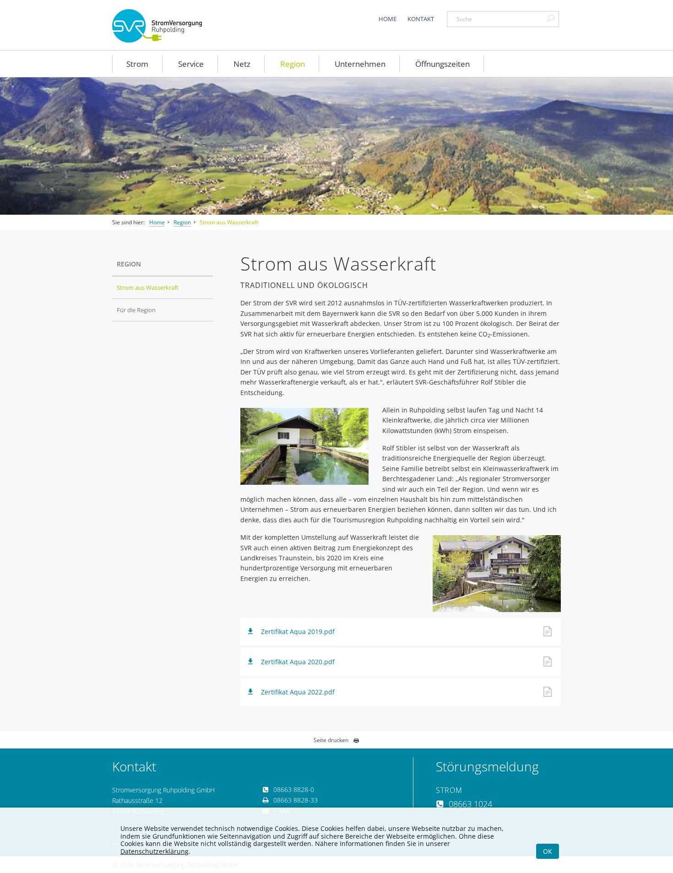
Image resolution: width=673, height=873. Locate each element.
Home (387, 19)
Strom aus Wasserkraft (229, 222)
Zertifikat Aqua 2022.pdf (298, 692)
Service (191, 64)
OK (547, 851)
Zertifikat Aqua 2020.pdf (298, 661)
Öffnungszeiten (442, 64)
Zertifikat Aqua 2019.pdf (298, 631)
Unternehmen (360, 64)
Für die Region (136, 310)
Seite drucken (331, 740)
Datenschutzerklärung (154, 851)
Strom (137, 64)
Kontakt (420, 19)
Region (292, 64)
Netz (241, 64)
